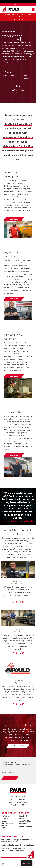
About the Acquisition (19, 17)
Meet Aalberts (19, 19)
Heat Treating (24, 816)
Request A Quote (25, 826)
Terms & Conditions (9, 864)
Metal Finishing (25, 821)
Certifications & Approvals (7, 824)
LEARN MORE (18, 602)
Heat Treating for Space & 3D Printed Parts (17, 845)
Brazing (22, 818)
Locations (5, 818)
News (3, 828)
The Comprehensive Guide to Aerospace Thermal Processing (16, 841)
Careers (4, 821)
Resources (23, 823)
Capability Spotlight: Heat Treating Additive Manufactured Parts (14, 849)
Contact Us (5, 816)
